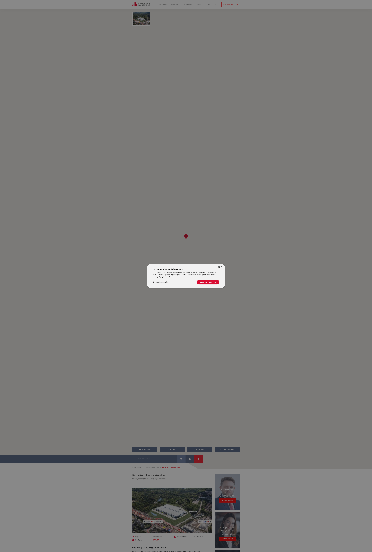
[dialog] (186, 276)
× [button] (221, 266)
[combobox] (219, 267)
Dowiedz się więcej (178, 277)
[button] (161, 282)
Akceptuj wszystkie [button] (208, 282)
